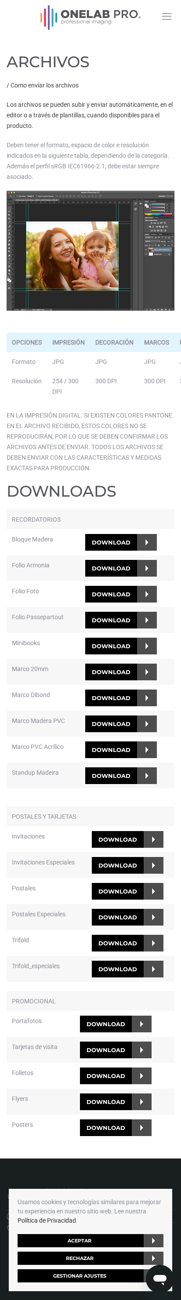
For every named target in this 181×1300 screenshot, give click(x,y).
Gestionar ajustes (79, 1276)
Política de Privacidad (47, 1220)
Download (111, 542)
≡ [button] (166, 16)
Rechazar (80, 1258)
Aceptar (79, 1241)
